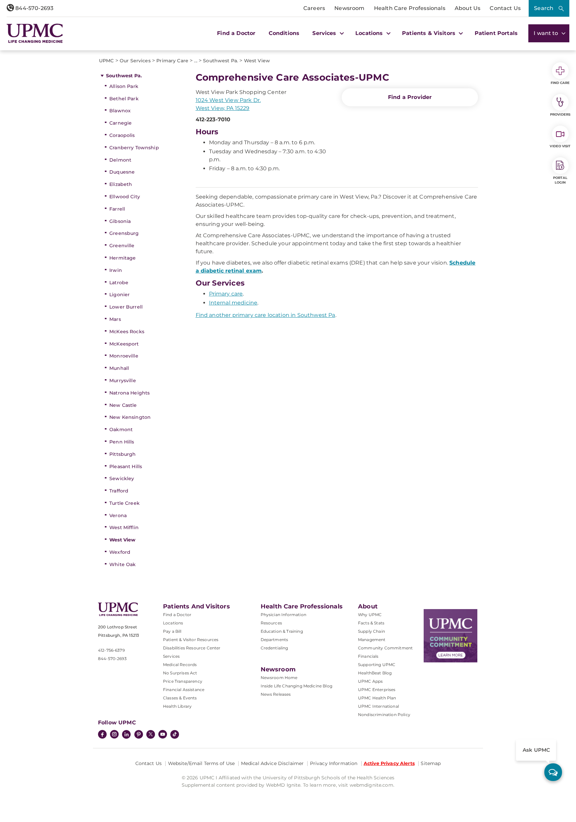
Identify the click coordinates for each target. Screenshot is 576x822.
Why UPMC (370, 614)
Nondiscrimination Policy (384, 714)
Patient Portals (496, 33)
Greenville (121, 246)
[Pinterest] (138, 735)
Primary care (226, 294)
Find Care (560, 83)
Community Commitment (385, 647)
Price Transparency (182, 681)
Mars (115, 319)
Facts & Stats (371, 622)
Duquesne (122, 172)
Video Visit (560, 146)
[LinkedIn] (126, 735)
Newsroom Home (279, 677)
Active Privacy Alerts (389, 763)
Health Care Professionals (409, 8)
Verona (118, 515)
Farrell (117, 209)
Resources (271, 622)
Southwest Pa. (124, 76)
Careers (314, 8)
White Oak (122, 564)
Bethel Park (124, 99)
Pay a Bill (172, 631)
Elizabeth (120, 184)
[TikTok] (174, 734)
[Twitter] (150, 734)
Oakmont (121, 429)
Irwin (115, 270)
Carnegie (120, 123)
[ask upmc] (553, 772)
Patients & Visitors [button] (429, 33)
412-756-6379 (111, 650)
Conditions (284, 33)
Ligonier (119, 295)
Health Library (177, 706)
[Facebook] (102, 735)
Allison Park (123, 86)
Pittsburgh (122, 454)
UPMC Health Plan (377, 697)
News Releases (276, 694)
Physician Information (283, 614)
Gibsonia (120, 221)
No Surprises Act (180, 672)
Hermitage (122, 258)
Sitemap (431, 763)
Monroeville (123, 356)
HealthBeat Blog (375, 672)
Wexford (119, 552)
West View (122, 540)
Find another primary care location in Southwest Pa (265, 315)
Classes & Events (180, 697)
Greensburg (124, 233)
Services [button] (325, 33)
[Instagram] (114, 735)
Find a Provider (410, 97)
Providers (560, 114)
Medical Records (180, 664)
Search (543, 8)
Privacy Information (334, 763)
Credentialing (274, 647)
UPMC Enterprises (377, 689)
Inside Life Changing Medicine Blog (296, 685)
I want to (547, 33)
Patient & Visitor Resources (190, 639)
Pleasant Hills (125, 466)
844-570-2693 (33, 8)
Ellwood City (124, 197)
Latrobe (118, 283)
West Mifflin (124, 527)
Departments (274, 639)
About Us (467, 8)
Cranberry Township (134, 148)
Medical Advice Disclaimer (272, 763)
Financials (368, 656)
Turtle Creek (124, 503)
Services (171, 656)
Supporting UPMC (376, 664)
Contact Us (505, 8)
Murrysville (122, 381)
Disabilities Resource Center (191, 647)
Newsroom (349, 8)
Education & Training (282, 631)
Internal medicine (233, 303)
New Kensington (130, 417)
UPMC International (378, 706)
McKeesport (124, 344)
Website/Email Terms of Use (201, 763)
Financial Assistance (183, 689)
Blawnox (120, 111)
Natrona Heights (129, 393)
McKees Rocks (126, 332)
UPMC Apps (370, 681)
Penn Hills (121, 442)
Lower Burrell (126, 307)
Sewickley (121, 478)
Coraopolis (122, 135)
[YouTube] (162, 735)
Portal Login (560, 180)
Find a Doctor (236, 33)
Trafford (118, 491)
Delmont (120, 160)
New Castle (123, 405)
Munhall (119, 368)
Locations (173, 622)
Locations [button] (370, 33)
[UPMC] (35, 33)
